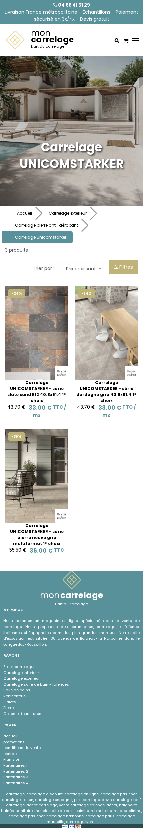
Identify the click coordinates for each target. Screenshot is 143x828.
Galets (9, 702)
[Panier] (125, 40)
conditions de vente (22, 747)
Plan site (11, 759)
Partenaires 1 (15, 765)
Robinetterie (14, 696)
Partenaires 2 (15, 771)
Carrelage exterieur (68, 213)
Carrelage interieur (21, 672)
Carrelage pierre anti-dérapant (46, 225)
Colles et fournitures (22, 713)
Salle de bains (16, 690)
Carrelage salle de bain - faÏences (36, 684)
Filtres (125, 267)
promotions (14, 742)
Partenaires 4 (15, 783)
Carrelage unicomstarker (40, 237)
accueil (10, 736)
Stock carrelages (19, 666)
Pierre (8, 707)
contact (10, 753)
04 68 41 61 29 (73, 5)
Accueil (24, 213)
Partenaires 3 (15, 777)
